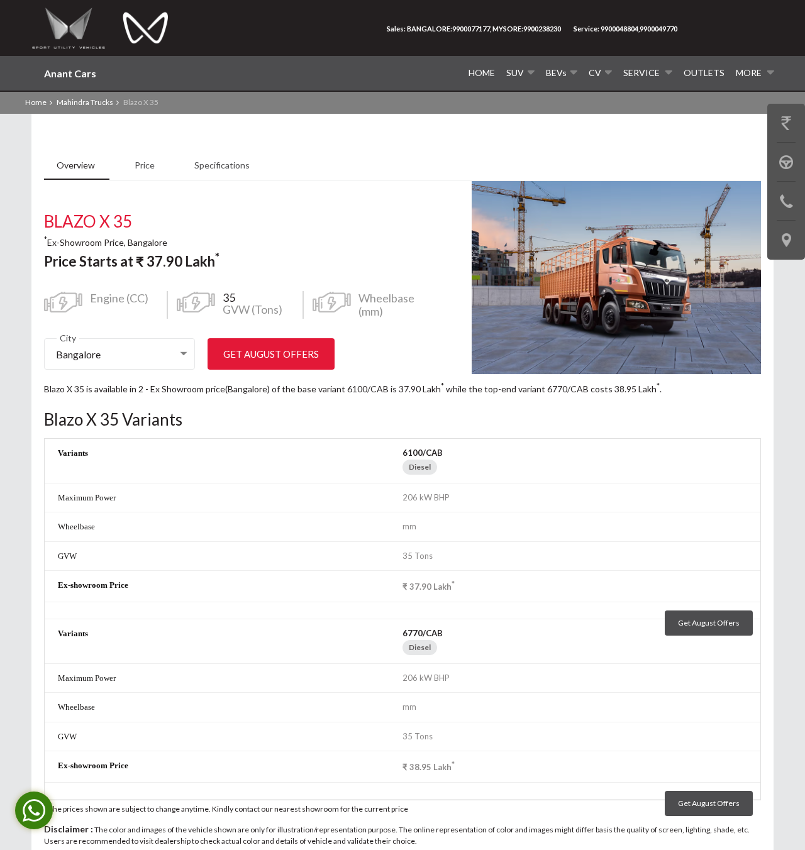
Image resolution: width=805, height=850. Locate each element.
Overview (77, 165)
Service (642, 72)
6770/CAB (422, 633)
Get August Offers (271, 354)
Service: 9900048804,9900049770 (625, 29)
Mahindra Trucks (85, 102)
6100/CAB (422, 453)
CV (595, 72)
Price (146, 165)
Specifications (222, 165)
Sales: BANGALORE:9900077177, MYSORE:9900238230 (474, 29)
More (749, 72)
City (68, 338)
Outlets (704, 72)
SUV (515, 72)
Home (482, 72)
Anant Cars (70, 73)
